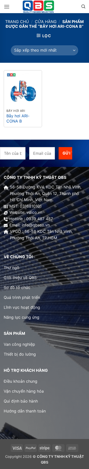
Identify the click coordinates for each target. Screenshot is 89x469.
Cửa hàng (46, 21)
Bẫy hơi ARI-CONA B (17, 118)
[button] (7, 6)
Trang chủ (17, 21)
